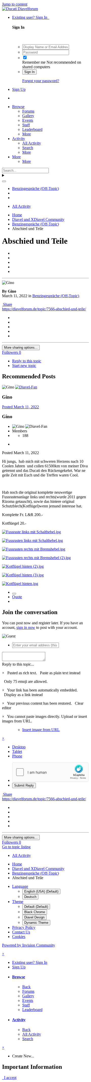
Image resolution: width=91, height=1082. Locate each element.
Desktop (19, 747)
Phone (17, 756)
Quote (17, 597)
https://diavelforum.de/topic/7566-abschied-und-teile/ (44, 309)
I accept (9, 1077)
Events (27, 120)
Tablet (17, 751)
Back (26, 987)
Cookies (18, 936)
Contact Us (21, 932)
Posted (20, 407)
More (26, 134)
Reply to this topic (26, 361)
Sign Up (19, 89)
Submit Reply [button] (24, 785)
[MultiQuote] (14, 593)
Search (27, 148)
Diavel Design (34, 917)
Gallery (28, 116)
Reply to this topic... (18, 664)
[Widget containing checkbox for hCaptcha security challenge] (50, 772)
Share (7, 304)
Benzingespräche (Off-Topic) (55, 296)
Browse (18, 106)
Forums (28, 111)
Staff (26, 125)
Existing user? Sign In (30, 17)
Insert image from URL (41, 730)
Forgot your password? (40, 81)
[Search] (4, 181)
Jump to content (14, 4)
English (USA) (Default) (41, 891)
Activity (18, 138)
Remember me (34, 62)
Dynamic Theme (36, 923)
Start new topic (24, 365)
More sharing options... (21, 347)
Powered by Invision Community (28, 945)
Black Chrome (34, 912)
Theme (17, 901)
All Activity (31, 143)
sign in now (25, 627)
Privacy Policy (23, 927)
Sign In (29, 72)
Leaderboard (32, 129)
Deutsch (30, 897)
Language (20, 886)
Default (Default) (36, 907)
